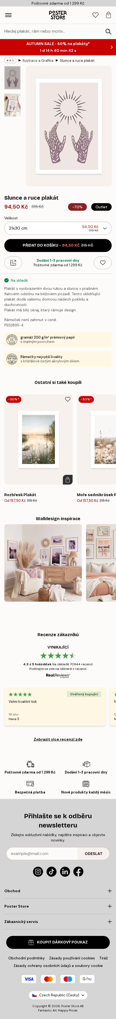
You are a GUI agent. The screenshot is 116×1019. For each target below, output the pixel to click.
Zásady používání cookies (72, 958)
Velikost (11, 218)
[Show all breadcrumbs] (10, 60)
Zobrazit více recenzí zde (58, 739)
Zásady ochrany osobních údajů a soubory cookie (58, 965)
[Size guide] (13, 262)
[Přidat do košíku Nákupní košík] (68, 480)
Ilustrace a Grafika (38, 60)
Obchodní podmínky (26, 958)
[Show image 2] (12, 105)
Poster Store (70, 1006)
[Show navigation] (8, 15)
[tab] (95, 15)
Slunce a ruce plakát (77, 60)
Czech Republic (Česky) (59, 995)
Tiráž (103, 958)
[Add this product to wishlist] (103, 262)
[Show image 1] (12, 77)
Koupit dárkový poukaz (62, 942)
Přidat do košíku (58, 245)
